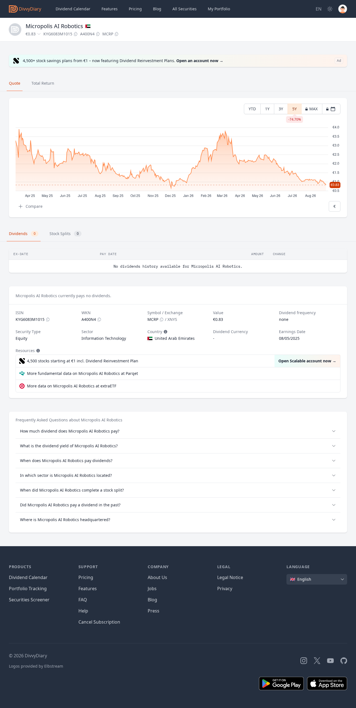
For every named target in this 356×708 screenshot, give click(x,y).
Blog (152, 600)
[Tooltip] (165, 331)
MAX (313, 108)
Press (153, 611)
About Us (157, 577)
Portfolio (219, 8)
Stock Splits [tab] (64, 233)
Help (83, 611)
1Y (267, 108)
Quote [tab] (14, 83)
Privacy (224, 588)
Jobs (152, 588)
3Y (281, 108)
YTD (252, 108)
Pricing (135, 8)
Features (110, 8)
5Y (294, 110)
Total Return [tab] (42, 83)
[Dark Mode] (330, 9)
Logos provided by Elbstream (36, 666)
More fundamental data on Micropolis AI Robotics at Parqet (82, 373)
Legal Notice (230, 577)
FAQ (82, 600)
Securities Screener (29, 600)
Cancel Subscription (99, 622)
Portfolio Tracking (28, 588)
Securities (184, 8)
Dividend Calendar (73, 8)
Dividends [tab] (22, 233)
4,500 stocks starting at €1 (82, 360)
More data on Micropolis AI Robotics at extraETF (71, 386)
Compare (34, 206)
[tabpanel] (178, 158)
